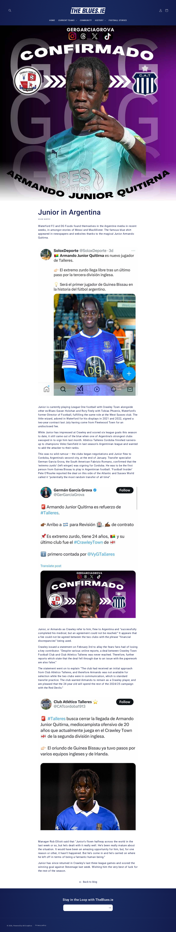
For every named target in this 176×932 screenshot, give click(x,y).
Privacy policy (40, 925)
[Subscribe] (110, 908)
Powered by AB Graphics (22, 926)
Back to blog (90, 881)
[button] (10, 10)
